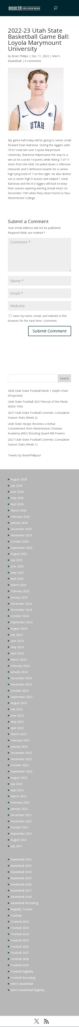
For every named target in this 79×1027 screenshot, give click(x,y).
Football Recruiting (23, 978)
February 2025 (20, 591)
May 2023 (17, 722)
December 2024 (21, 604)
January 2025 (19, 597)
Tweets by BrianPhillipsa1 (24, 455)
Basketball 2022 (21, 859)
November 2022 (21, 759)
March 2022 (18, 796)
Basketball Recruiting (24, 903)
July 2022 (16, 784)
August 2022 (19, 778)
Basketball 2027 (21, 890)
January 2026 (19, 523)
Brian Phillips (20, 56)
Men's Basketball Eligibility (28, 990)
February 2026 (20, 517)
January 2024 (19, 672)
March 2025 (18, 585)
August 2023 (19, 703)
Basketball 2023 (21, 866)
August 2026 (19, 479)
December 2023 (21, 678)
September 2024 (21, 622)
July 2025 (16, 560)
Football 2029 (20, 965)
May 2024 (17, 647)
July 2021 (16, 846)
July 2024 (16, 635)
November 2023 (21, 684)
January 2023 (19, 746)
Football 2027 (20, 953)
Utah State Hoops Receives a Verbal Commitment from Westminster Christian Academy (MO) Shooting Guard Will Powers (36, 428)
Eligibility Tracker (21, 909)
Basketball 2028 (21, 897)
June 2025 (17, 566)
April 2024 (17, 653)
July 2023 (16, 709)
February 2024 (20, 666)
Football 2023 (20, 928)
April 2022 (17, 790)
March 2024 (18, 659)
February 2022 (20, 802)
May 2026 (17, 498)
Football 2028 (20, 959)
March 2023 (18, 734)
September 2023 (21, 697)
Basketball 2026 (21, 884)
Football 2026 (20, 946)
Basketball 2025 (21, 878)
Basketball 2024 (21, 872)
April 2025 (17, 579)
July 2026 (16, 485)
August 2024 (19, 628)
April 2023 (17, 728)
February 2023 (20, 740)
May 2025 (17, 572)
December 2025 (21, 529)
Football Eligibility (22, 971)
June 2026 (17, 492)
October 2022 (20, 765)
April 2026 (17, 504)
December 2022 (21, 753)
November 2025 (21, 535)
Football (16, 915)
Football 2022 (20, 921)
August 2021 (19, 840)
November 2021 (21, 821)
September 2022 (21, 771)
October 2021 (20, 827)
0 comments (33, 61)
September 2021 (21, 833)
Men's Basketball (22, 984)
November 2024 (21, 610)
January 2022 (19, 809)
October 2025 (20, 541)
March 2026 (18, 510)
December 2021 (21, 815)
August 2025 (19, 554)
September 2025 (21, 548)
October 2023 (20, 691)
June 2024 (17, 641)
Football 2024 (20, 934)
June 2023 (17, 715)
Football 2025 (20, 940)
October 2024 (20, 616)
